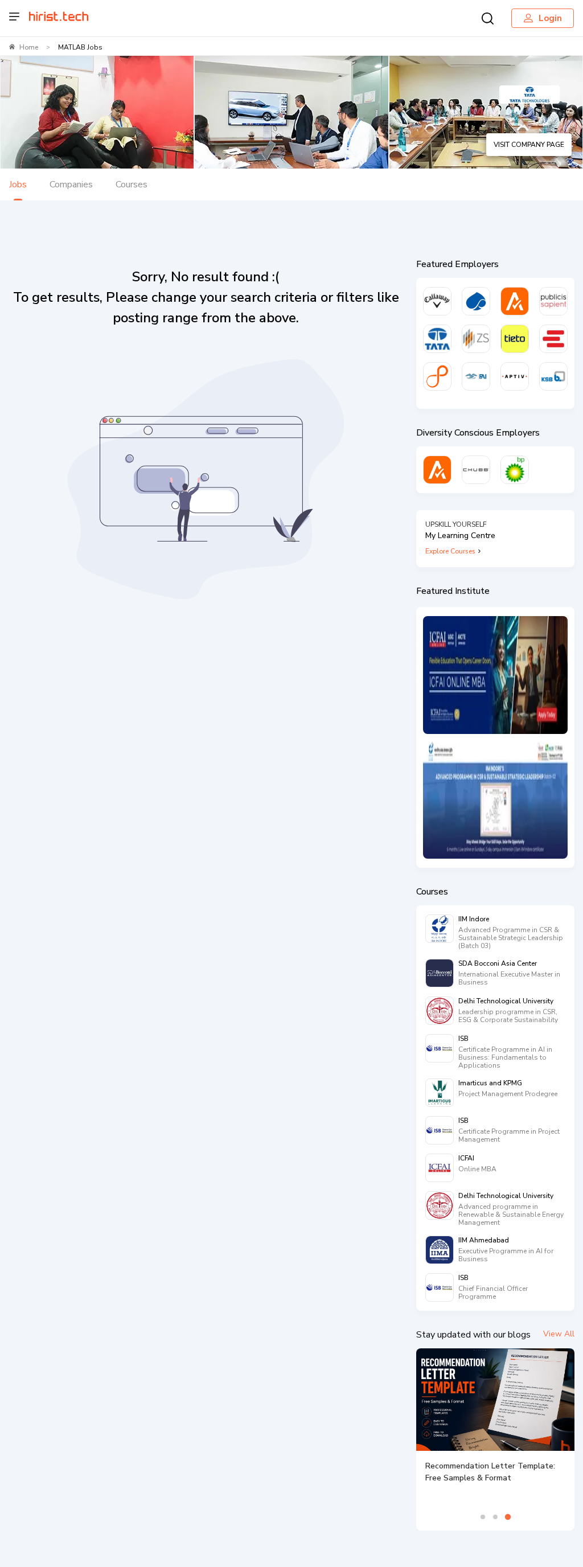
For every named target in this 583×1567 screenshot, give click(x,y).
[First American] (476, 376)
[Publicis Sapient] (553, 301)
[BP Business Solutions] (514, 470)
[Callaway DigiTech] (437, 301)
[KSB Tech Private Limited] (553, 376)
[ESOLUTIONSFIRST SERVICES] (553, 339)
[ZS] (476, 339)
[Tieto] (514, 339)
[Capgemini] (476, 301)
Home (28, 47)
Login (550, 18)
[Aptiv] (514, 376)
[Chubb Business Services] (476, 470)
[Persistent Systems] (437, 376)
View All (558, 1333)
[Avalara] (514, 301)
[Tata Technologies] (437, 339)
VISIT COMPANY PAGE (529, 144)
